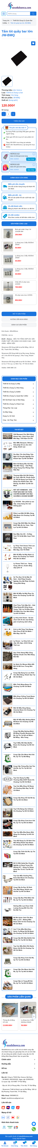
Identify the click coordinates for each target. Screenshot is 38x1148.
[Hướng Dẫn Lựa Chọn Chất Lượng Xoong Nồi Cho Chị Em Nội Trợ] (7, 909)
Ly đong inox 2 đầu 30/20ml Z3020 (24, 270)
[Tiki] (13, 1107)
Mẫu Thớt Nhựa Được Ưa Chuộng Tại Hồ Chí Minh (22, 685)
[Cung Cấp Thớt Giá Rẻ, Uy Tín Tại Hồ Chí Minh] (7, 855)
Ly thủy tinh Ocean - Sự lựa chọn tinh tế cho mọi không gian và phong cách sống (23, 620)
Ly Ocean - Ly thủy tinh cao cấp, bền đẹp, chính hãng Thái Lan (23, 643)
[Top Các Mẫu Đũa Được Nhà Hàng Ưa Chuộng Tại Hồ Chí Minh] (7, 834)
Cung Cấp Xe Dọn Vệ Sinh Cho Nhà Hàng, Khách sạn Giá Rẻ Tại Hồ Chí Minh (22, 889)
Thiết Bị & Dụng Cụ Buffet (11, 392)
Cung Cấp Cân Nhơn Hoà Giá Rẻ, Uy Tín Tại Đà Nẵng (23, 755)
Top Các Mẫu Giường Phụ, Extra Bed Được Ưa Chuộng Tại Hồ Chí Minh (23, 878)
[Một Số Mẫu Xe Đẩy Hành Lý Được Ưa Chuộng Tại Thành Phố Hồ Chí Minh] (7, 557)
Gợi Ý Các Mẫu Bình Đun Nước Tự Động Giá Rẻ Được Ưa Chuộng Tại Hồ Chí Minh (23, 931)
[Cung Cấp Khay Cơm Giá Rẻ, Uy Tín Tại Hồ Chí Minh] (7, 961)
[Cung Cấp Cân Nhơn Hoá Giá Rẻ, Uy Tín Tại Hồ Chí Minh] (7, 973)
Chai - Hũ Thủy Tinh (10, 420)
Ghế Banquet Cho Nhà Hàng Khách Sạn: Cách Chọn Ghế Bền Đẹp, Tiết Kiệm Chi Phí (23, 436)
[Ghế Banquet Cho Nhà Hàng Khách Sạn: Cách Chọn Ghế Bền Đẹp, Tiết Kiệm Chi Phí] (7, 436)
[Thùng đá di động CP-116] (10, 1010)
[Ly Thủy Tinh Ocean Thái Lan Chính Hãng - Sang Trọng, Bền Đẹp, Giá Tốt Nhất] (7, 548)
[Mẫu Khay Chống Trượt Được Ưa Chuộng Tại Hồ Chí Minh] (7, 700)
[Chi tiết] (34, 154)
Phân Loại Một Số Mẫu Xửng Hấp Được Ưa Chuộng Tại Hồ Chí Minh (24, 515)
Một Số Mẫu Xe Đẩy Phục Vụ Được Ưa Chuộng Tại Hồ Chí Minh (23, 595)
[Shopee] (3, 1107)
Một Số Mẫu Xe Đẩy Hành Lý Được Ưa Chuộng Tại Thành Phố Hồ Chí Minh (23, 556)
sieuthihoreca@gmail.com (15, 1098)
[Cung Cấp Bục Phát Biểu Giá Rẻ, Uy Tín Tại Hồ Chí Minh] (7, 900)
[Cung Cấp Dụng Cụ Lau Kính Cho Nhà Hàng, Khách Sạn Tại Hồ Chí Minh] (7, 676)
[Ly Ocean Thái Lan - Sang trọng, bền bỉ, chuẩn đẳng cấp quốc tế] (7, 568)
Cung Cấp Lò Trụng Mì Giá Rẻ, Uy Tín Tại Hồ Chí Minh (23, 982)
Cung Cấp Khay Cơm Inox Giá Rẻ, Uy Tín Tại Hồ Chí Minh (24, 821)
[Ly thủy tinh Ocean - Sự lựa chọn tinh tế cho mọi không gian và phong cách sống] (7, 621)
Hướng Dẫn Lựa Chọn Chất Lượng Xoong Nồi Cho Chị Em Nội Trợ (23, 908)
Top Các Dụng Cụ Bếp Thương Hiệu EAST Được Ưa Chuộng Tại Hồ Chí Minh (23, 780)
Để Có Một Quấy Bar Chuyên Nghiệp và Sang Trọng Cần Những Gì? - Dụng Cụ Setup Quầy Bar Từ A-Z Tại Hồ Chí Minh (23, 867)
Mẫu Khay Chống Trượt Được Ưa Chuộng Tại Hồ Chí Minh (24, 697)
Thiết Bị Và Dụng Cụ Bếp (11, 384)
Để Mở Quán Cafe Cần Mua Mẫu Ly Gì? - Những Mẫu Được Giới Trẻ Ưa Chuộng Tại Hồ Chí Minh (24, 921)
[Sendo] (18, 1107)
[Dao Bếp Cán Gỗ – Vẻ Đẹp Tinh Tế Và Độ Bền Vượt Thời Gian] (7, 538)
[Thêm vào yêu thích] (33, 43)
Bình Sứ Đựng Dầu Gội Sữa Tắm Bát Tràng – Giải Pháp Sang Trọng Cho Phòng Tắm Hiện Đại (23, 467)
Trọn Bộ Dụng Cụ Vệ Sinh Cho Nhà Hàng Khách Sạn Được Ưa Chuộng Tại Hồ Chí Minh (24, 843)
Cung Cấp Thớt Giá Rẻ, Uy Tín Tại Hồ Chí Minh (24, 852)
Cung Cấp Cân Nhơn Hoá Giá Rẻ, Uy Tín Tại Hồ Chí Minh (23, 970)
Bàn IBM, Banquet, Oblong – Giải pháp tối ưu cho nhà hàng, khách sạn (23, 445)
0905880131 (14, 1095)
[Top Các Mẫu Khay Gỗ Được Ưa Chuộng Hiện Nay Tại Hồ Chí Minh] (7, 790)
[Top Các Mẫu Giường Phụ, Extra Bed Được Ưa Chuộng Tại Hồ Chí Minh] (7, 879)
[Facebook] (8, 1117)
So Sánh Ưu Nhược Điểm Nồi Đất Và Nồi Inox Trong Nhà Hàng (23, 666)
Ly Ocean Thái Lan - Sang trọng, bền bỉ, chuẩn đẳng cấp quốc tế (22, 565)
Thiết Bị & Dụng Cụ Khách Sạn (13, 404)
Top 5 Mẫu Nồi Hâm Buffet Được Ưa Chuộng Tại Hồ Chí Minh (23, 745)
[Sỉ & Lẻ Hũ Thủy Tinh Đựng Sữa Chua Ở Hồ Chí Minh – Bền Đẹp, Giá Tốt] (7, 633)
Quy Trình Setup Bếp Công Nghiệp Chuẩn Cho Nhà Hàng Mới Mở (24, 655)
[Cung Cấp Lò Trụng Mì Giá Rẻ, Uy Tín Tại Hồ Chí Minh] (7, 985)
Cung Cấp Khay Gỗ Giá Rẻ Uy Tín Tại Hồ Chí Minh (24, 799)
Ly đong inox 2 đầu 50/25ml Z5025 (24, 243)
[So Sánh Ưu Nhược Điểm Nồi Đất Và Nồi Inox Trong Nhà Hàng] (7, 666)
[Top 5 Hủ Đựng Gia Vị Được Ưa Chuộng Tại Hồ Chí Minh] (7, 812)
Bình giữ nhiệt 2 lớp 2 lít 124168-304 (23, 230)
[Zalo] (3, 1117)
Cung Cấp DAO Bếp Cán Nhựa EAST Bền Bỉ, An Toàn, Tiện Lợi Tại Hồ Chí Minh (24, 525)
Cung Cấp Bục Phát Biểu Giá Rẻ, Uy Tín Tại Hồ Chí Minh (23, 899)
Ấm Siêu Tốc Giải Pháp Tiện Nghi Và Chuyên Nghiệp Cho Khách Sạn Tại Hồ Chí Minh (23, 456)
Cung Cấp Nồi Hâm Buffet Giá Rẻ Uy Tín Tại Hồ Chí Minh (24, 939)
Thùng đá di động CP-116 (9, 1021)
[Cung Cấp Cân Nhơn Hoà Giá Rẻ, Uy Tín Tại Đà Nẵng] (7, 758)
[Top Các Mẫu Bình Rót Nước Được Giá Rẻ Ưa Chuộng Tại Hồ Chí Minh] (7, 950)
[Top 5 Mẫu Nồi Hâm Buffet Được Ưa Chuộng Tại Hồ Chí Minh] (7, 746)
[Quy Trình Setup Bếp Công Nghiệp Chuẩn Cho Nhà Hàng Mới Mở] (7, 656)
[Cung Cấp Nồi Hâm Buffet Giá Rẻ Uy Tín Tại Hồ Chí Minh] (7, 940)
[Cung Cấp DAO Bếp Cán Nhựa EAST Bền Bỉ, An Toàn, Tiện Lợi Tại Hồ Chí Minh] (7, 526)
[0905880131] (34, 1129)
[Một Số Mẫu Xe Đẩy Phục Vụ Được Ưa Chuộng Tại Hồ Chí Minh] (7, 597)
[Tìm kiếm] (33, 14)
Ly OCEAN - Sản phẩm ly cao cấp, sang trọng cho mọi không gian (23, 504)
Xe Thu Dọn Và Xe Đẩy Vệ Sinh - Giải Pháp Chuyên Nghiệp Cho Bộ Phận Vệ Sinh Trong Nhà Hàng (23, 580)
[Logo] (19, 5)
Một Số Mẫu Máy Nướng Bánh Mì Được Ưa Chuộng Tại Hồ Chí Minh (24, 722)
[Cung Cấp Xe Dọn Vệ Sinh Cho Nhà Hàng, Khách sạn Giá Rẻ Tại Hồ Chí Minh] (7, 890)
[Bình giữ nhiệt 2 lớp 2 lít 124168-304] (8, 233)
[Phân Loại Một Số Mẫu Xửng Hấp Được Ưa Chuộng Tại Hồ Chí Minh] (7, 516)
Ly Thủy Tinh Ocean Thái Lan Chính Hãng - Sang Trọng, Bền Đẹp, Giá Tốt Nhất (24, 548)
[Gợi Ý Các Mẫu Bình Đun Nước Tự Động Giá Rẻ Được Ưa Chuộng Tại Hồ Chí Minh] (7, 931)
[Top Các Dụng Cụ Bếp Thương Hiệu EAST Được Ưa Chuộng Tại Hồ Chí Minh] (7, 779)
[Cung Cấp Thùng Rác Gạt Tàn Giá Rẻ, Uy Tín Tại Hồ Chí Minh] (7, 770)
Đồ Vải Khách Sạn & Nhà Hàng (13, 400)
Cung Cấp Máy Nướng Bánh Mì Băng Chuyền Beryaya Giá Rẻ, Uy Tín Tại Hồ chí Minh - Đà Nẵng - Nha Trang (23, 734)
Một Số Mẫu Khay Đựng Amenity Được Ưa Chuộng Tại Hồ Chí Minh (24, 710)
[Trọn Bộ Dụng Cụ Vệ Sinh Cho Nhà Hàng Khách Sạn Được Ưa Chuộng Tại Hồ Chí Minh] (7, 844)
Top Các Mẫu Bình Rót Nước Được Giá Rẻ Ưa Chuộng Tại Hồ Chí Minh (23, 948)
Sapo (23, 1138)
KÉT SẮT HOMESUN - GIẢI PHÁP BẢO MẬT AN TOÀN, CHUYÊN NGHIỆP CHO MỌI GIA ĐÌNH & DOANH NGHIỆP (23, 493)
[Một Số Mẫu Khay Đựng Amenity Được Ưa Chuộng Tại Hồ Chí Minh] (7, 711)
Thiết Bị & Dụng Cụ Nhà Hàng (13, 388)
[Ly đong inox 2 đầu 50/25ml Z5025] (8, 246)
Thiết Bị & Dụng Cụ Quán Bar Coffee (15, 396)
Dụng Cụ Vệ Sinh (9, 416)
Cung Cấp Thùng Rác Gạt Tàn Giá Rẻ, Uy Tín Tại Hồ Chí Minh (24, 768)
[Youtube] (13, 1117)
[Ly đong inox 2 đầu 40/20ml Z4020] (8, 260)
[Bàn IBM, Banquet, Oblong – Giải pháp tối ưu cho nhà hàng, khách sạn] (7, 446)
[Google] (18, 1117)
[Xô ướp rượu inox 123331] (8, 299)
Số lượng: (5, 110)
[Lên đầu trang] (34, 1135)
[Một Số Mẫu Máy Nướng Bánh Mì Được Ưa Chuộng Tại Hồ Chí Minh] (7, 723)
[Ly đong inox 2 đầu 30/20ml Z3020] (8, 273)
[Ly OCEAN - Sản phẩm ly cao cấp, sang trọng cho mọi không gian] (7, 505)
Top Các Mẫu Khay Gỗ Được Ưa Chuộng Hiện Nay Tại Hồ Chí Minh (23, 788)
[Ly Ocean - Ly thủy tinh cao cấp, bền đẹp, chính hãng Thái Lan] (7, 644)
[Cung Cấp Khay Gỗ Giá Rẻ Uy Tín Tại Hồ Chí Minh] (7, 801)
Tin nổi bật (19, 429)
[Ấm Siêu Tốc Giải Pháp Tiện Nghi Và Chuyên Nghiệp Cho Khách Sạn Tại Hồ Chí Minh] (7, 457)
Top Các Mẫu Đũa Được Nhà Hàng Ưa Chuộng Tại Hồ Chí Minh (23, 834)
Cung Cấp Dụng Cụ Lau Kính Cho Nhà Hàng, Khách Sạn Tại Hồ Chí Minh (24, 675)
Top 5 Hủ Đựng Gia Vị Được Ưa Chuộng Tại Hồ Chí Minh (23, 810)
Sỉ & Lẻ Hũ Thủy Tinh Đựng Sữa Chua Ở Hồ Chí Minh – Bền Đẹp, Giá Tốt (23, 631)
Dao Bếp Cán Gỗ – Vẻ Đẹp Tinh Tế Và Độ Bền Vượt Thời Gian (24, 536)
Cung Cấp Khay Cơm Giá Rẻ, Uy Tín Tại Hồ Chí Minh (23, 959)
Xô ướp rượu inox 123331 (23, 295)
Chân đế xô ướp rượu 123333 (22, 283)
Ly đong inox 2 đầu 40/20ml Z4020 (24, 257)
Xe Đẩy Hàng (7, 412)
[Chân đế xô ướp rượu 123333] (8, 286)
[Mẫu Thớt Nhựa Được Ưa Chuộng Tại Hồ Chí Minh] (7, 688)
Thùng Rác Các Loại (10, 408)
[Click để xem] (19, 57)
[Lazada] (8, 1107)
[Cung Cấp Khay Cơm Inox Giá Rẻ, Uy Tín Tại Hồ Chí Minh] (7, 824)
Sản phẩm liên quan (19, 997)
